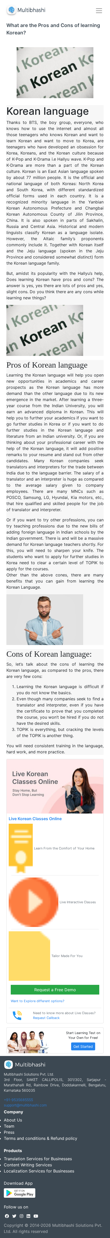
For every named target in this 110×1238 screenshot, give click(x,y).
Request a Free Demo (55, 989)
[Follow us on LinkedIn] (28, 1216)
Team (9, 1126)
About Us (13, 1120)
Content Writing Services (28, 1164)
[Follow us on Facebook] (7, 1216)
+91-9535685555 (18, 1100)
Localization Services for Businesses (39, 1170)
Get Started (83, 1046)
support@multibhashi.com (25, 1105)
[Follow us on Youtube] (35, 1216)
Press (9, 1132)
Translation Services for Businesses (38, 1158)
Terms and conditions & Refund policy (40, 1138)
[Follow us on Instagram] (21, 1216)
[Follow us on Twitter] (14, 1216)
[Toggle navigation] (99, 11)
